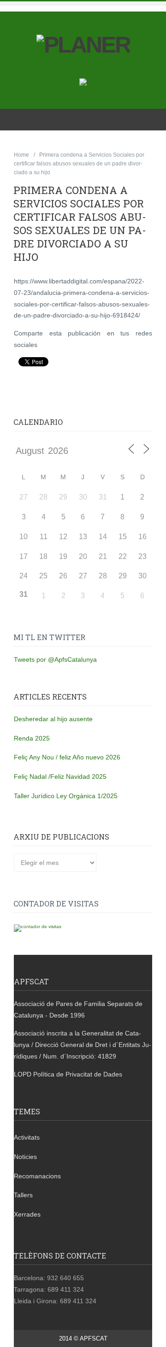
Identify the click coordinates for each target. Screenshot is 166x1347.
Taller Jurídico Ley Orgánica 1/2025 (66, 796)
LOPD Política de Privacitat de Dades (68, 1074)
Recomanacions (37, 1176)
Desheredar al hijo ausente (53, 719)
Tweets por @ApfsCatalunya (55, 659)
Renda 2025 (32, 738)
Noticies (25, 1156)
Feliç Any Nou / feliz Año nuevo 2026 (67, 757)
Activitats (27, 1137)
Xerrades (27, 1214)
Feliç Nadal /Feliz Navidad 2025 (60, 776)
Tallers (23, 1195)
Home (21, 155)
